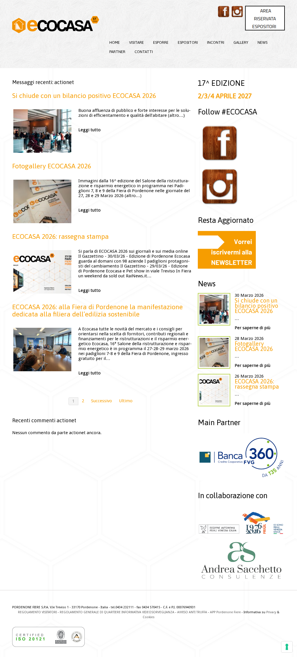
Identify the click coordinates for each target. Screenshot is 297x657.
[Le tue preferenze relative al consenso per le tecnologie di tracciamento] (286, 646)
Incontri (215, 42)
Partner (117, 52)
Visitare (136, 42)
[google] (265, 18)
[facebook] (223, 11)
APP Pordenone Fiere (225, 612)
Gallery (240, 42)
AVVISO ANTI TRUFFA (192, 612)
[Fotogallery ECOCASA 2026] (42, 201)
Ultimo (126, 400)
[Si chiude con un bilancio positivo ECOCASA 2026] (42, 131)
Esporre (161, 42)
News (262, 42)
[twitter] (237, 11)
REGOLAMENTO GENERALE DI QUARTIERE (90, 612)
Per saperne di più (252, 327)
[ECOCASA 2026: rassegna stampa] (42, 272)
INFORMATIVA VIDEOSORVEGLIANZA (148, 612)
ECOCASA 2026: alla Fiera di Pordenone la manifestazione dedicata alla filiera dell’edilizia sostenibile (97, 310)
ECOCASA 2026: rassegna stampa (60, 236)
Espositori (188, 42)
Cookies (149, 617)
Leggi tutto (89, 130)
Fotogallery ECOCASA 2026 (51, 166)
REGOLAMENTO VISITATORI (37, 612)
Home (114, 42)
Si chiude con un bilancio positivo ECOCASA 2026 (84, 95)
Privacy (271, 612)
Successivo (101, 400)
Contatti (144, 52)
